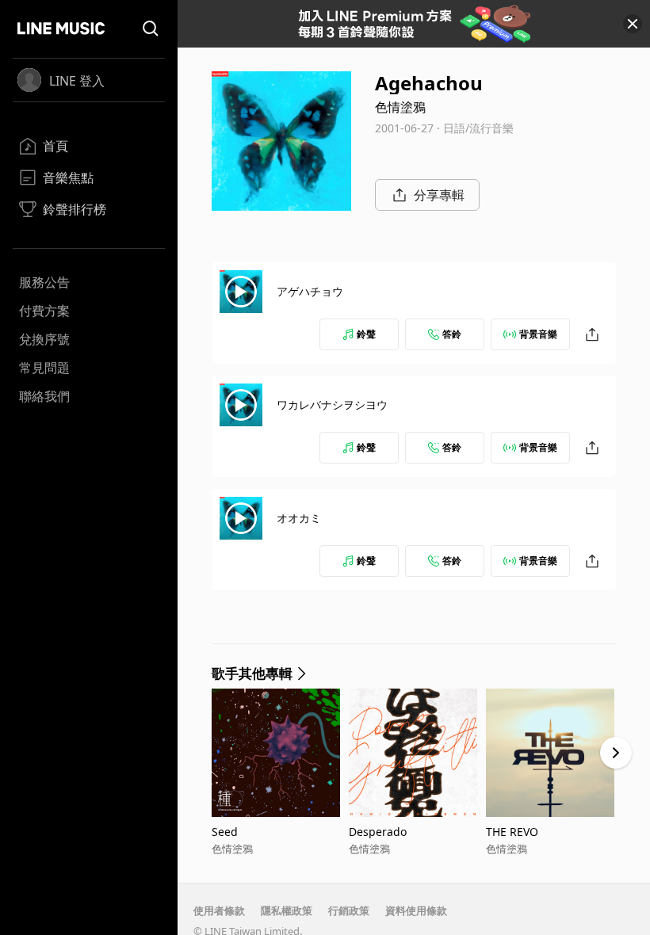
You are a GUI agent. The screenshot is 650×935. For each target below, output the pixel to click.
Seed (225, 831)
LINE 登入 (77, 81)
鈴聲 (366, 334)
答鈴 (451, 334)
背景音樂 (538, 334)
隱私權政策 (286, 910)
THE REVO (512, 831)
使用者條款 (219, 910)
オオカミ (299, 517)
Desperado (378, 831)
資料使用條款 (416, 910)
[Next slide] (616, 753)
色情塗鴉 (400, 107)
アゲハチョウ (310, 291)
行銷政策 (348, 910)
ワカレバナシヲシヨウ (332, 404)
